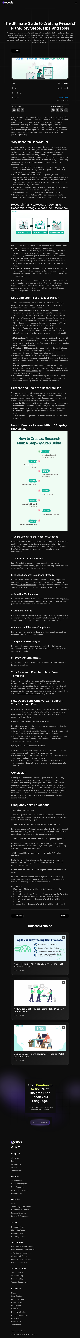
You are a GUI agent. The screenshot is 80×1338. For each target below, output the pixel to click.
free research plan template (29, 694)
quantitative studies (40, 648)
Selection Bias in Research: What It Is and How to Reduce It (39, 904)
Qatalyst (15, 750)
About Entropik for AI (18, 1331)
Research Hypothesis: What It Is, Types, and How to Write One (40, 894)
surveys (16, 273)
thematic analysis (33, 371)
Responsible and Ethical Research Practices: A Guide (36, 896)
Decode (14, 726)
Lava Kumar (63, 98)
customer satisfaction (26, 585)
